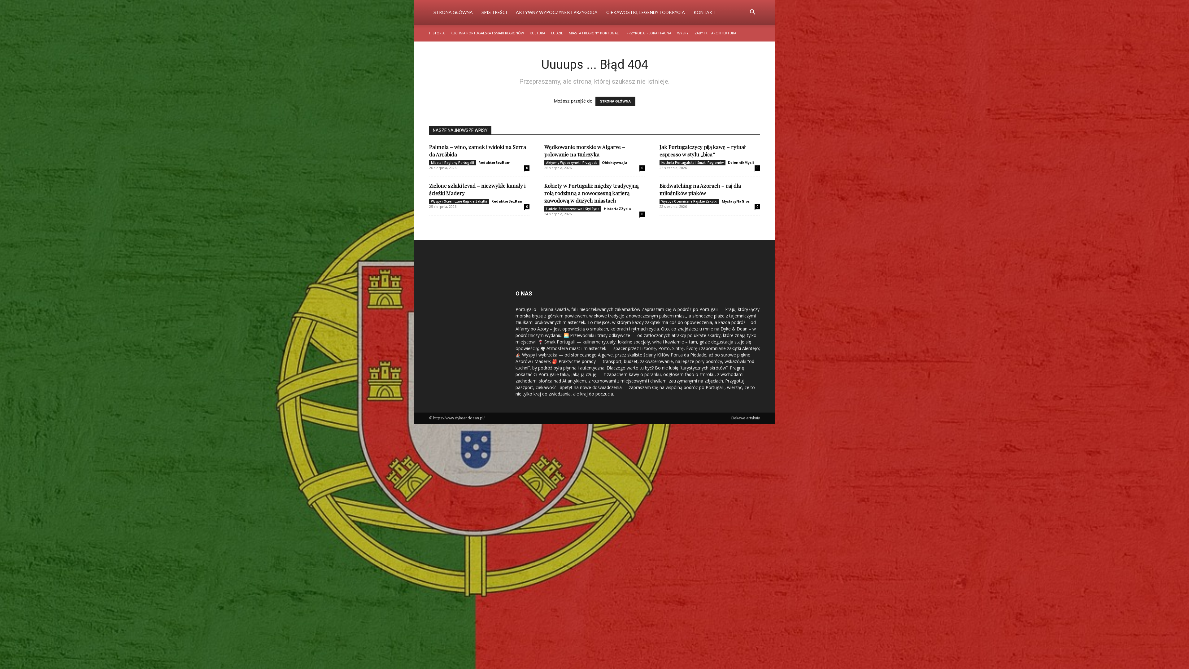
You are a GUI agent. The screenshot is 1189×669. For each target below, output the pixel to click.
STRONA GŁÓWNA (615, 101)
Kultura (537, 33)
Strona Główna (453, 12)
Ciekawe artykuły (745, 418)
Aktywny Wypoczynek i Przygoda (557, 12)
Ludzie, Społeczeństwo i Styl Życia (572, 209)
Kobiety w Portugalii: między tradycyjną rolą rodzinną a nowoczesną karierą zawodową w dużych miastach (591, 193)
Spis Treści (494, 12)
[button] (752, 13)
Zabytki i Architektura (715, 33)
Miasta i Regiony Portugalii (595, 33)
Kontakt (705, 12)
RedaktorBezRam (494, 162)
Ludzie (557, 33)
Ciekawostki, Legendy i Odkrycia (645, 12)
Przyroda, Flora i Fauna (648, 33)
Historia (437, 33)
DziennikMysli (741, 162)
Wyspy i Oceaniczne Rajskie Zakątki (459, 201)
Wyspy (683, 33)
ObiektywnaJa (614, 162)
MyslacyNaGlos (736, 201)
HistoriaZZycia (617, 208)
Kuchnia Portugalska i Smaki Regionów (487, 33)
